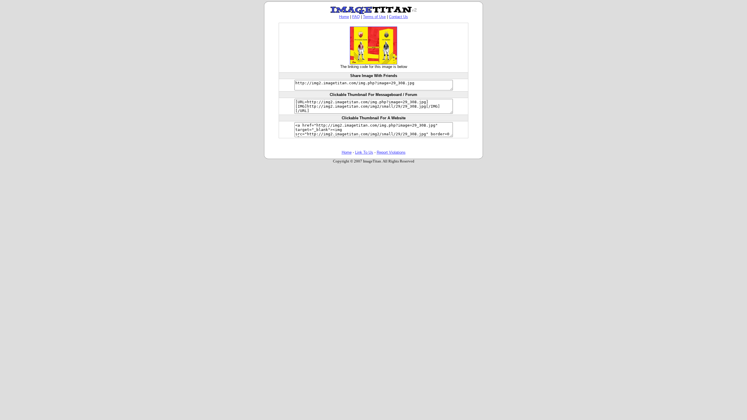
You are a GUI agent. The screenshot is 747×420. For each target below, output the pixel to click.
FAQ (356, 17)
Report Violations (391, 152)
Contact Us (398, 17)
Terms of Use (374, 17)
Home (344, 17)
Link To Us (364, 152)
